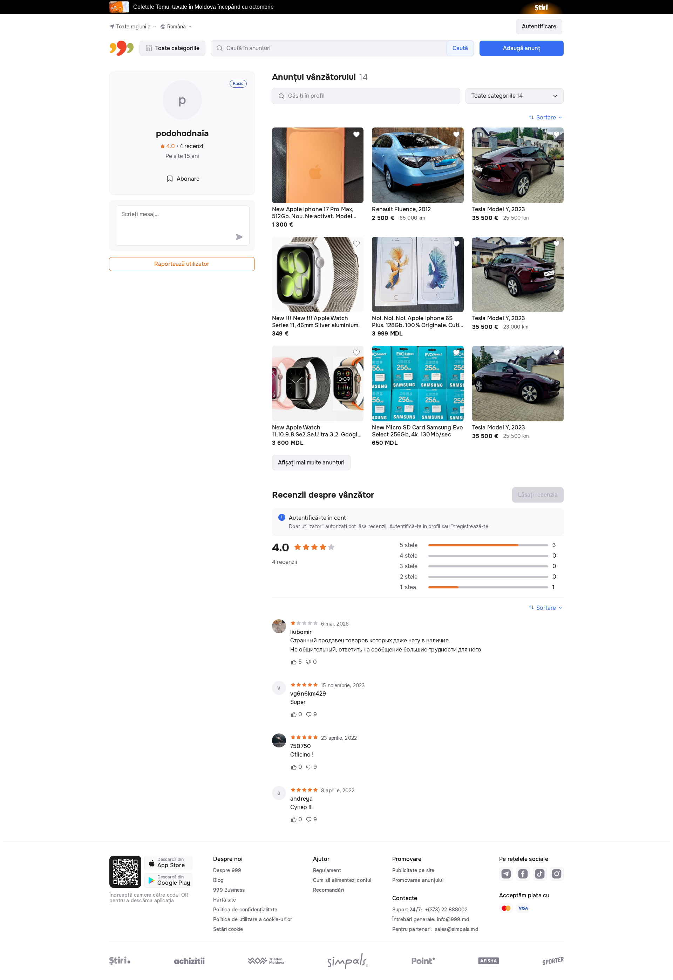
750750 (300, 746)
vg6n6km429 (308, 693)
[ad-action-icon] (356, 134)
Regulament (327, 870)
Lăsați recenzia (538, 494)
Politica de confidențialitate (245, 909)
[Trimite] (239, 237)
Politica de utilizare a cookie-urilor (252, 919)
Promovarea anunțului (417, 880)
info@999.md (453, 919)
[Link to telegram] (506, 874)
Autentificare (539, 26)
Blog (218, 880)
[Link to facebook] (523, 874)
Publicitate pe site (413, 870)
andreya (301, 798)
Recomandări (328, 890)
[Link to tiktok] (540, 874)
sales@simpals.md (456, 929)
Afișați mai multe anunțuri (311, 462)
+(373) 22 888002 (446, 909)
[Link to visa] (523, 908)
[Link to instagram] (557, 874)
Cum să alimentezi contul (342, 880)
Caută (460, 48)
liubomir (301, 632)
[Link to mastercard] (506, 908)
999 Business (229, 890)
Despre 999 (227, 870)
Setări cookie (228, 929)
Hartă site (224, 900)
